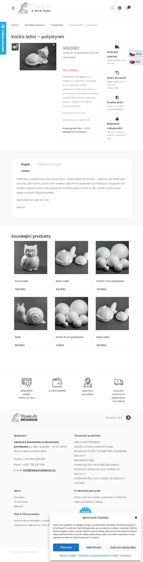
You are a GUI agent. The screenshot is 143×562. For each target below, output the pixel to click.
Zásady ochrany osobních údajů (93, 446)
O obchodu (21, 502)
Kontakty (19, 497)
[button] (136, 517)
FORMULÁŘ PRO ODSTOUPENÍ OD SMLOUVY (99, 478)
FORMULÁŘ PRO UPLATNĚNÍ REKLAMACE (96, 465)
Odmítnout (93, 547)
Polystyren (57, 25)
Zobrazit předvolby (123, 547)
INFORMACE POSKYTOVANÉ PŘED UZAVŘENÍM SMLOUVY (100, 453)
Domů (14, 25)
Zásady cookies (68, 555)
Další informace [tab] (49, 164)
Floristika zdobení (35, 25)
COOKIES (79, 483)
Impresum (125, 555)
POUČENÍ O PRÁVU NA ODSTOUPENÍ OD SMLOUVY (97, 472)
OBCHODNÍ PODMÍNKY (87, 442)
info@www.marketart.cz (39, 470)
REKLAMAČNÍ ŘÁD (84, 460)
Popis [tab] (25, 164)
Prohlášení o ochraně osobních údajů (98, 555)
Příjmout (66, 547)
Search (112, 8)
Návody (18, 506)
